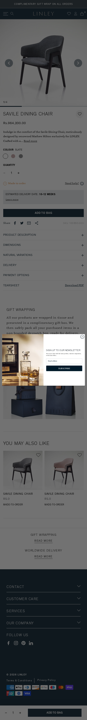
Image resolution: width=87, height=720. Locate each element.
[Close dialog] (82, 337)
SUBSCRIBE (64, 368)
